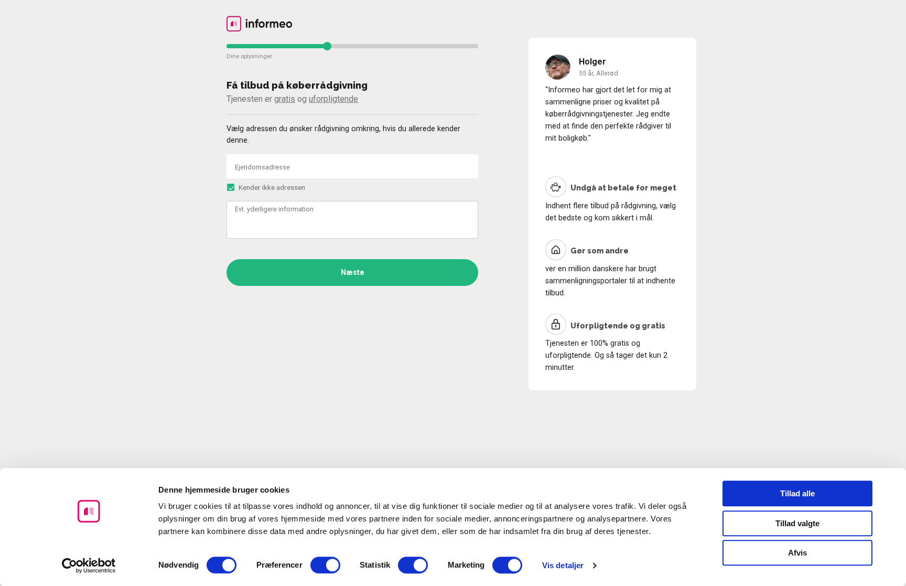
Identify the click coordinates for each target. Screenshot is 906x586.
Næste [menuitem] (352, 272)
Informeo (259, 23)
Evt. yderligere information (274, 209)
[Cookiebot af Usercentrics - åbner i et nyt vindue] (89, 565)
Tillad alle (797, 493)
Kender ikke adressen (272, 187)
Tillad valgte (797, 523)
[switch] (325, 565)
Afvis (797, 552)
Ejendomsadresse (262, 167)
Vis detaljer (563, 565)
